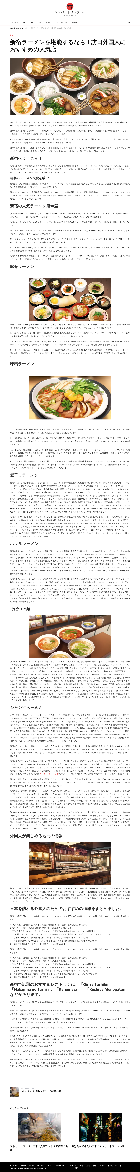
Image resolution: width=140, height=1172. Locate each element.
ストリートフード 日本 (49, 774)
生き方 (48, 22)
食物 (39, 22)
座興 (32, 22)
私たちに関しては (61, 22)
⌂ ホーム (15, 22)
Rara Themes (24, 1168)
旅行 (24, 22)
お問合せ (75, 22)
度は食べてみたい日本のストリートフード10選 (98, 1146)
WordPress (42, 1168)
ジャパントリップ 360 (70, 12)
